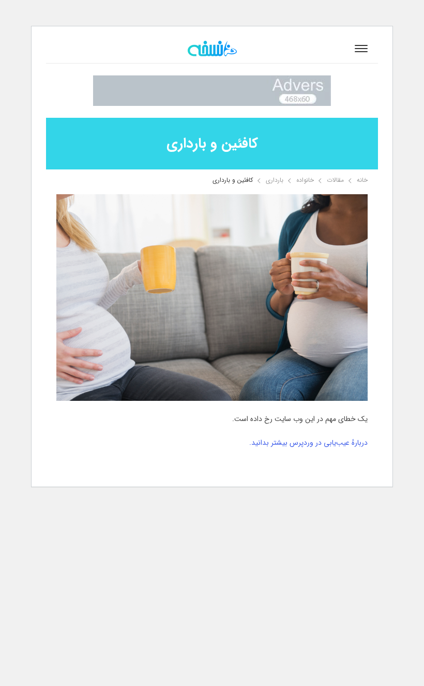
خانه (362, 180)
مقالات (335, 180)
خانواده (305, 180)
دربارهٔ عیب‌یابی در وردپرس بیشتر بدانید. (308, 442)
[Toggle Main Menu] (361, 48)
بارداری (274, 180)
